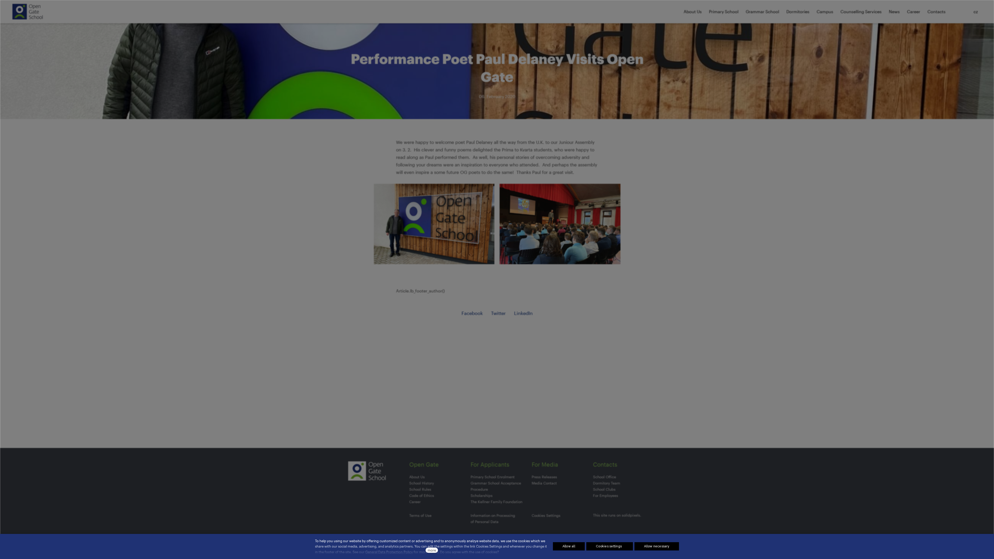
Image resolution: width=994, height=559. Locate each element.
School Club (603, 489)
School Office (604, 477)
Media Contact (544, 483)
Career (415, 501)
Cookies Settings (546, 515)
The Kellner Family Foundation (496, 501)
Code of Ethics (421, 495)
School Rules (420, 489)
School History (421, 483)
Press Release (543, 477)
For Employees (605, 495)
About (414, 477)
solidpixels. (631, 515)
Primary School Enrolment (493, 477)
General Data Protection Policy (389, 552)
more (432, 550)
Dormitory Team (606, 483)
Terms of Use (420, 515)
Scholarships (482, 495)
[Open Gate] (27, 11)
